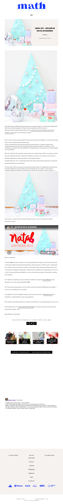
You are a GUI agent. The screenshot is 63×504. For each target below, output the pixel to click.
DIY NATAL (34, 320)
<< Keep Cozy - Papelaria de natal (20, 352)
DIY (30, 320)
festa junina (31, 469)
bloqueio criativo (9, 133)
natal (45, 320)
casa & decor (16, 320)
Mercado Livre (47, 294)
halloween (31, 473)
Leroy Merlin (47, 280)
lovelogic (36, 500)
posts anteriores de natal (26, 307)
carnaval (31, 466)
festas (40, 320)
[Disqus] (31, 376)
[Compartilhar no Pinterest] (35, 323)
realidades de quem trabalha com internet (42, 130)
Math (45, 38)
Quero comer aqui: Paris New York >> (41, 352)
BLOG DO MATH (40, 499)
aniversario (31, 458)
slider (49, 320)
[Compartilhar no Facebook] (28, 323)
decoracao (24, 320)
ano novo (31, 462)
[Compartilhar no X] (31, 323)
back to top (20, 499)
